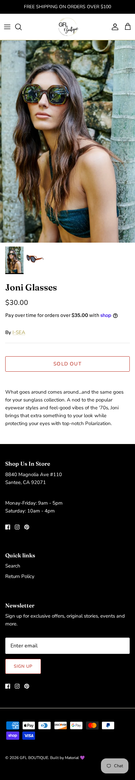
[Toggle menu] (7, 27)
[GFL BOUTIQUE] (67, 27)
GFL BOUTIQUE (34, 757)
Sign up (23, 666)
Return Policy (19, 576)
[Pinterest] (26, 527)
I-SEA (18, 332)
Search (12, 566)
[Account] (113, 27)
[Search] (21, 27)
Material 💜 (75, 757)
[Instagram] (17, 527)
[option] (67, 141)
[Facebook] (7, 527)
